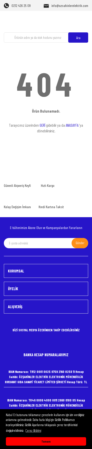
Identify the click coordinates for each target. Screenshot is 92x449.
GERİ (42, 125)
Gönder (80, 243)
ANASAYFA (72, 125)
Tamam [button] (46, 441)
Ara (78, 37)
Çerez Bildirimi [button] (33, 430)
